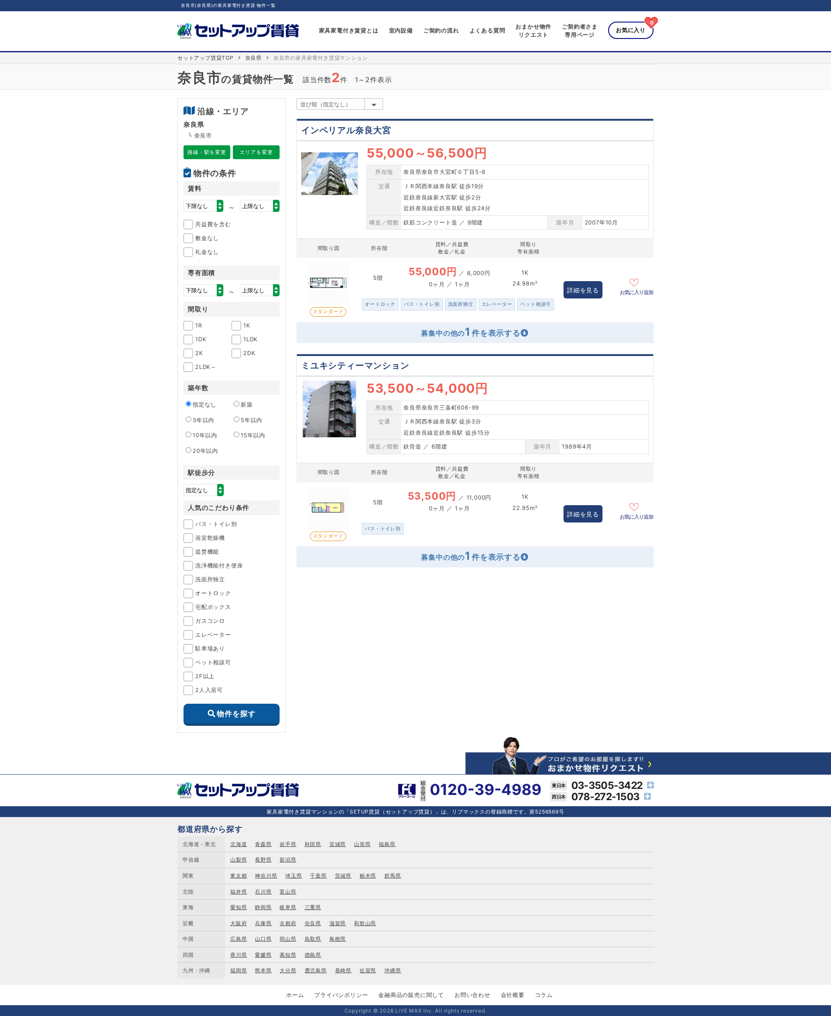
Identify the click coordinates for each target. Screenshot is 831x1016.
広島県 (238, 939)
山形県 (362, 844)
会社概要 (513, 994)
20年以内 (205, 450)
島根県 (337, 939)
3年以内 (203, 420)
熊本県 (263, 970)
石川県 (263, 891)
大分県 (288, 970)
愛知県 (238, 907)
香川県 (238, 955)
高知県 (288, 955)
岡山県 (288, 939)
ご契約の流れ (441, 30)
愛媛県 (263, 955)
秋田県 (313, 844)
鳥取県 (313, 939)
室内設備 (401, 30)
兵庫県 (263, 923)
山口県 (263, 939)
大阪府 (238, 923)
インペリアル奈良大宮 (346, 130)
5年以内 (251, 420)
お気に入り (631, 29)
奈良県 (253, 57)
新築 (247, 404)
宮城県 (337, 844)
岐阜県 (288, 907)
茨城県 (343, 875)
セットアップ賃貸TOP (205, 57)
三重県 (313, 907)
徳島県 (313, 955)
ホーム (295, 994)
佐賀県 (368, 970)
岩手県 (288, 844)
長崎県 (343, 970)
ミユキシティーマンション (355, 365)
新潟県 (288, 859)
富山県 (288, 891)
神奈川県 (266, 875)
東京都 (238, 875)
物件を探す (236, 713)
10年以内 (205, 435)
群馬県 (392, 875)
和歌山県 (365, 923)
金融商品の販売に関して (411, 994)
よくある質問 (488, 30)
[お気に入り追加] (637, 281)
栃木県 (368, 875)
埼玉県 (293, 875)
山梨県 (238, 859)
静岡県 (263, 907)
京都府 (288, 923)
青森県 (263, 844)
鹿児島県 (316, 970)
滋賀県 (337, 923)
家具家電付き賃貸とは (349, 30)
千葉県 (318, 875)
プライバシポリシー (341, 994)
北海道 (238, 844)
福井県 (238, 891)
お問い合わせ (472, 994)
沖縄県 (392, 970)
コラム (544, 994)
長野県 (263, 859)
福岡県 (238, 970)
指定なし (204, 404)
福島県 (387, 844)
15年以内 (253, 435)
